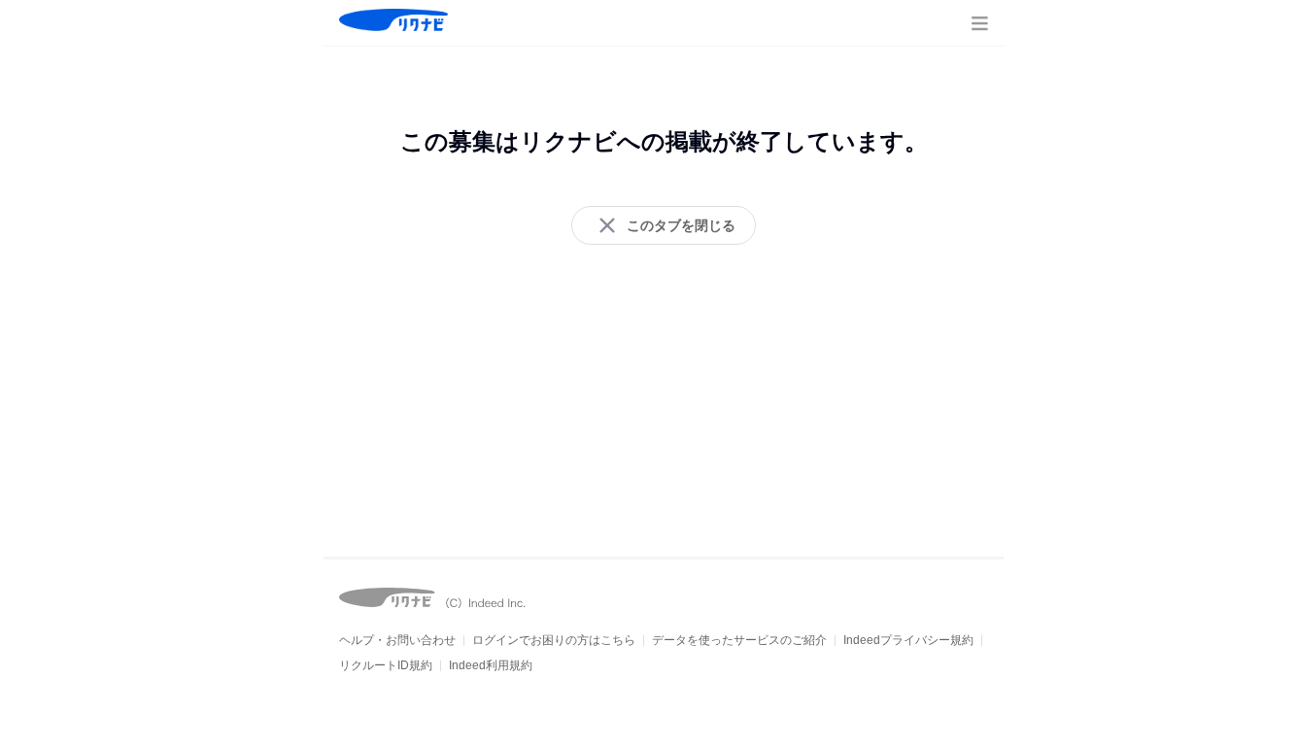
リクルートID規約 (385, 665)
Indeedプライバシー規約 (908, 640)
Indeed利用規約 (490, 665)
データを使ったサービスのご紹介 (739, 640)
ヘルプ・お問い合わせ (397, 640)
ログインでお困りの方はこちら (553, 640)
